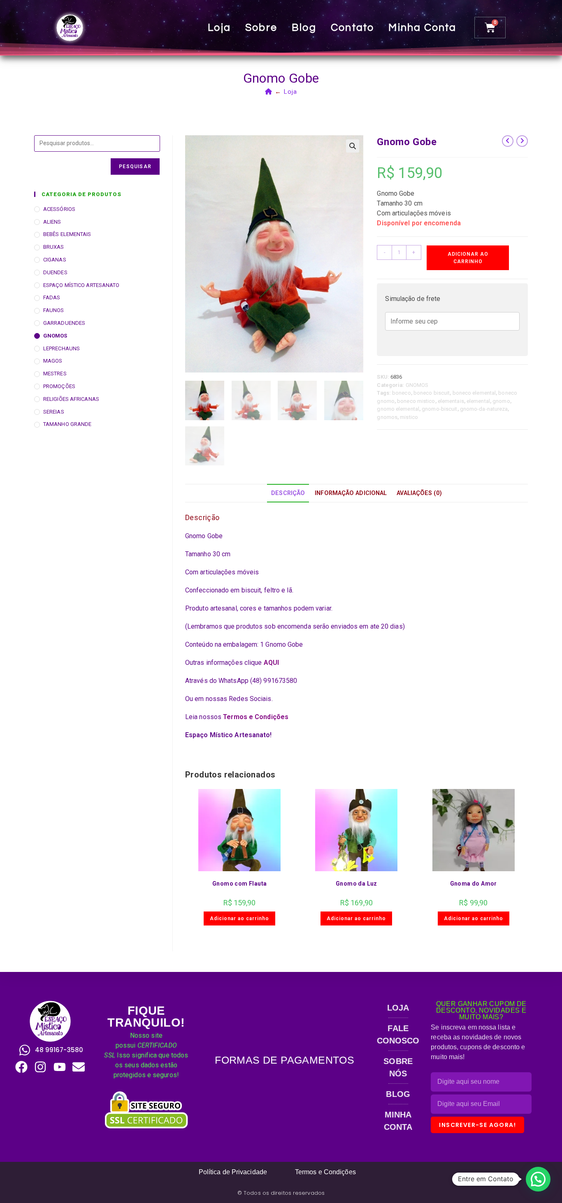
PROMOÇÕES (59, 386)
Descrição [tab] (288, 493)
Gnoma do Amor (473, 883)
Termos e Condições (255, 717)
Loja (219, 27)
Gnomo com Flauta (239, 883)
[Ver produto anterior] (507, 141)
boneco (401, 393)
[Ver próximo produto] (522, 141)
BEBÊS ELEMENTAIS (67, 234)
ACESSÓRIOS (59, 209)
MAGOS (53, 361)
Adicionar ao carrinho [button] (239, 918)
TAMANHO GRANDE (67, 424)
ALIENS (52, 222)
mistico (409, 417)
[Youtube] (59, 1067)
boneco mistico (416, 401)
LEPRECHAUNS (61, 348)
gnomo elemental (398, 409)
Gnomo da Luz (356, 883)
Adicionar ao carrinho (468, 257)
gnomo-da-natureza (484, 409)
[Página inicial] (268, 91)
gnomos (387, 417)
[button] (352, 146)
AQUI (271, 662)
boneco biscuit (431, 393)
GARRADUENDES (64, 323)
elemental (478, 401)
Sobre (261, 27)
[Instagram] (40, 1067)
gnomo (501, 401)
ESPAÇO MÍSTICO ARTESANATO (81, 285)
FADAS (51, 297)
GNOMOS (417, 385)
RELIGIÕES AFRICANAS (71, 399)
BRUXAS (53, 247)
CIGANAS (54, 260)
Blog (304, 27)
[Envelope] (78, 1067)
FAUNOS (53, 310)
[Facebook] (21, 1067)
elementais (451, 401)
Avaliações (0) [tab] (419, 493)
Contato (352, 27)
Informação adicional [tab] (351, 493)
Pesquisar (135, 166)
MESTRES (55, 373)
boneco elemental (474, 393)
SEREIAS (53, 412)
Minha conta (422, 27)
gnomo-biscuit (439, 409)
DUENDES (55, 272)
